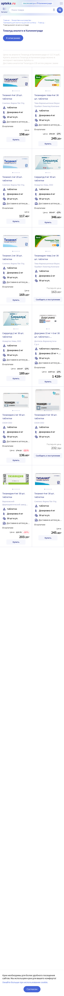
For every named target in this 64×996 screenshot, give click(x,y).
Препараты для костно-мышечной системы (19, 22)
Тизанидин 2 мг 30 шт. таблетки (13, 416)
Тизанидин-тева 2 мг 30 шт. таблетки (46, 257)
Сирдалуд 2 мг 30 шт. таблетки (13, 335)
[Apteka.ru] (8, 3)
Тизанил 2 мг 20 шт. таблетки (12, 178)
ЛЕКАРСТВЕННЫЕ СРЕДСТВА (21, 20)
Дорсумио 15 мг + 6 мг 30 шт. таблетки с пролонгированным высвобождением (47, 335)
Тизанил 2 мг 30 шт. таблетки (12, 257)
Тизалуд (41, 22)
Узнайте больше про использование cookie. (25, 982)
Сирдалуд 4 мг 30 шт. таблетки (45, 178)
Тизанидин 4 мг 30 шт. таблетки (45, 416)
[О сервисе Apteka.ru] (61, 3)
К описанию (13, 38)
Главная (6, 20)
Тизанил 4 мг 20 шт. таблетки (12, 97)
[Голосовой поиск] (53, 10)
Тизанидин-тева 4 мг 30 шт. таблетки (46, 97)
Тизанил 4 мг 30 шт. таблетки (44, 495)
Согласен (32, 989)
